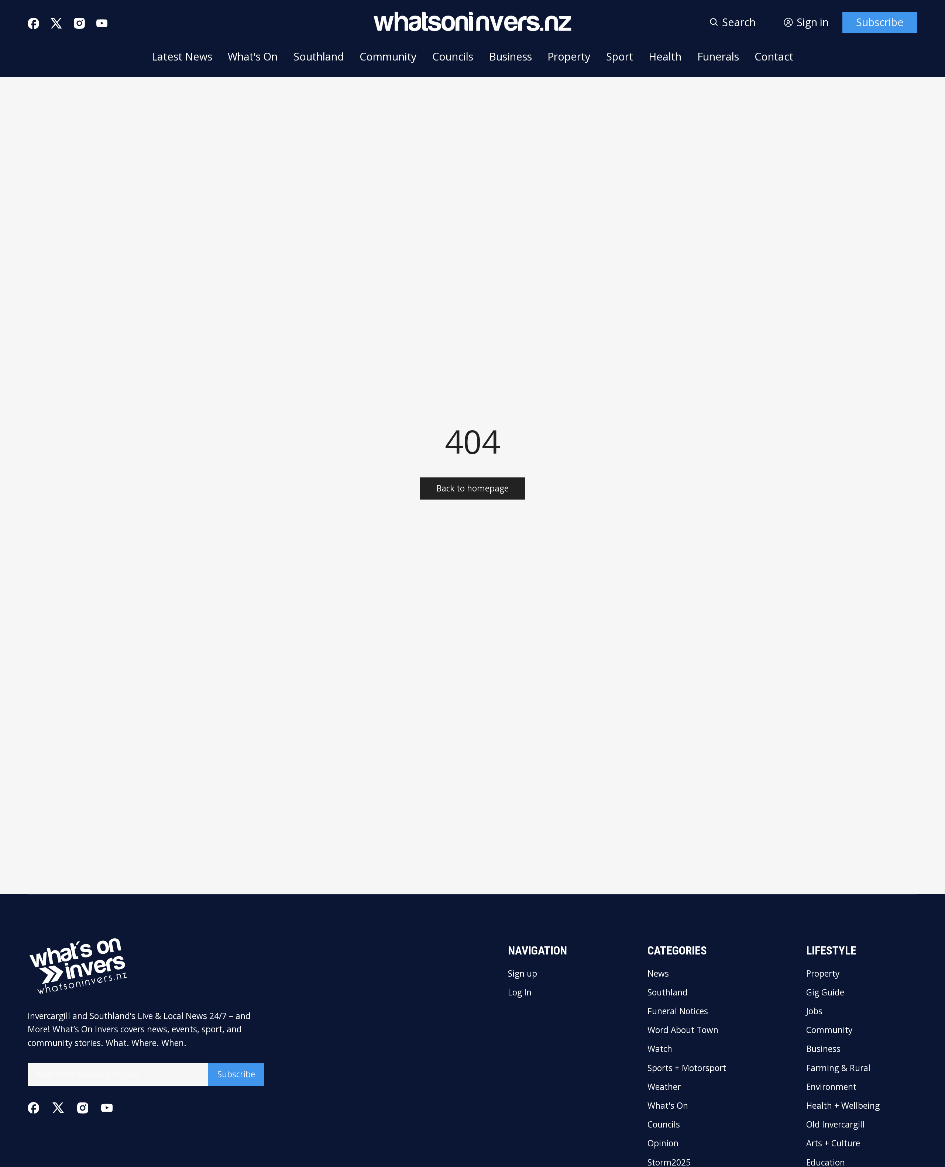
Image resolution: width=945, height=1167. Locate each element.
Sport (619, 56)
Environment (831, 1087)
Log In (520, 992)
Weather (664, 1087)
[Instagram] (79, 23)
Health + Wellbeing (843, 1106)
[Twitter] (56, 23)
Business (510, 56)
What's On (253, 56)
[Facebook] (33, 23)
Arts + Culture (833, 1143)
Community (388, 56)
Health (665, 56)
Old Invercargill (835, 1125)
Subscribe (880, 22)
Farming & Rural (838, 1068)
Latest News (182, 56)
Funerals (718, 56)
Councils (452, 56)
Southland (318, 56)
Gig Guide (825, 992)
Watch (659, 1049)
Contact (774, 56)
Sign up (522, 974)
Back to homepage (472, 488)
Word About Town (682, 1030)
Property (568, 56)
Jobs (814, 1011)
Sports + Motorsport (686, 1068)
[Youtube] (101, 23)
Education (825, 1163)
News (658, 974)
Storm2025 (669, 1163)
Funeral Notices (677, 1011)
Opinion (662, 1143)
